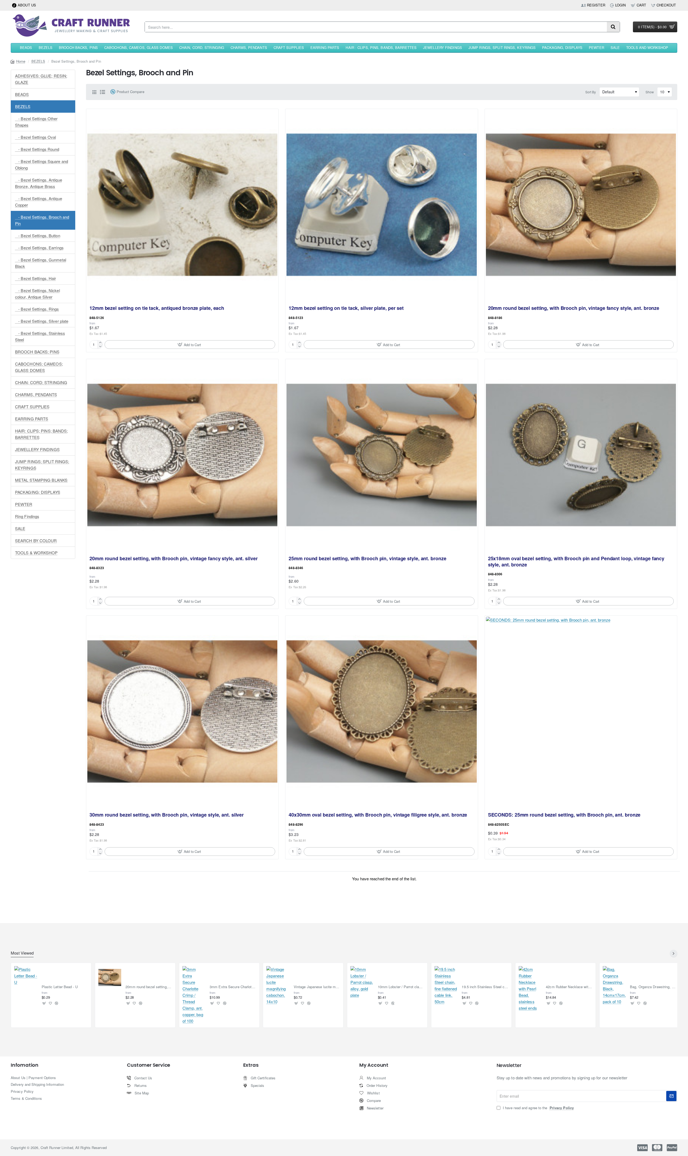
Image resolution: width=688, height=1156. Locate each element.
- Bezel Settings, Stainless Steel (40, 336)
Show (650, 92)
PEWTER (24, 504)
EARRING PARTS (31, 418)
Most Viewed (22, 953)
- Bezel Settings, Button (37, 235)
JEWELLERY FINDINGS (37, 449)
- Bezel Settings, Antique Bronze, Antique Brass (38, 183)
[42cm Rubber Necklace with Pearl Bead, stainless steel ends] (530, 988)
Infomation (24, 1065)
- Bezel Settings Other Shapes (36, 122)
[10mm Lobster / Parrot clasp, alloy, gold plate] (362, 982)
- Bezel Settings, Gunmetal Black (40, 263)
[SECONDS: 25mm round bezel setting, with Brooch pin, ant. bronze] (581, 712)
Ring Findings (27, 516)
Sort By (590, 92)
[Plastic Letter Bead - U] (26, 977)
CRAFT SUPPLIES (32, 406)
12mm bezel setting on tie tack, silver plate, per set (346, 308)
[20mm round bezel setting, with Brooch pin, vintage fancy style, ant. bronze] (581, 205)
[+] (100, 343)
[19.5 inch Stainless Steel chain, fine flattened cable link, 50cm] (446, 985)
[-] (100, 347)
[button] (190, 344)
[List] (102, 92)
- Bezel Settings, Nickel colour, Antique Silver (37, 294)
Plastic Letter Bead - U (60, 987)
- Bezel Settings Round (37, 149)
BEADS (22, 94)
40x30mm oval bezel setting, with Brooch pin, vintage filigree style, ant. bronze (378, 815)
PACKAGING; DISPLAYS (37, 492)
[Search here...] (613, 27)
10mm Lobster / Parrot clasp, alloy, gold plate (401, 987)
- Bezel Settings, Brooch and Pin (42, 220)
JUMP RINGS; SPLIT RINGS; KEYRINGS (42, 465)
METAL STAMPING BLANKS (41, 480)
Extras (251, 1065)
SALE (20, 528)
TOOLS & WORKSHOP (36, 552)
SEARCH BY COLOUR (36, 540)
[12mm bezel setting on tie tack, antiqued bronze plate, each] (182, 205)
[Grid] (94, 92)
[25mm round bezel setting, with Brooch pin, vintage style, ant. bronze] (381, 455)
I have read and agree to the (538, 1107)
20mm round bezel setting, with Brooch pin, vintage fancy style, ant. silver (173, 558)
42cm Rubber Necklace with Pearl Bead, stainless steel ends (569, 987)
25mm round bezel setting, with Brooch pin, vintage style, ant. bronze (367, 558)
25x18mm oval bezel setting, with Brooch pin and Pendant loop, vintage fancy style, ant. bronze (576, 561)
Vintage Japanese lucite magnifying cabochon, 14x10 (317, 987)
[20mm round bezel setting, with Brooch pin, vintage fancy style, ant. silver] (182, 455)
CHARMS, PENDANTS (36, 394)
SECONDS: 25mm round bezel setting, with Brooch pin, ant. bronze (564, 815)
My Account (373, 1065)
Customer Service (148, 1065)
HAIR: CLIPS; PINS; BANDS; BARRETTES (41, 434)
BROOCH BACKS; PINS (37, 351)
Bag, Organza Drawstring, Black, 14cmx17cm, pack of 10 (653, 987)
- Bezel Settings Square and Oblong (41, 164)
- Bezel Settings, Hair (35, 278)
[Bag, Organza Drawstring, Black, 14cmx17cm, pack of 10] (614, 985)
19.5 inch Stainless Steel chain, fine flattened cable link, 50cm (485, 987)
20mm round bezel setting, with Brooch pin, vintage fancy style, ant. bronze (574, 308)
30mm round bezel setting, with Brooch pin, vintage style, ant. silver (166, 815)
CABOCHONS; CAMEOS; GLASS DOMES (39, 367)
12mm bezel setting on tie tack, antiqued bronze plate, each (156, 308)
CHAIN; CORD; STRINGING (41, 382)
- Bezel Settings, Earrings (39, 247)
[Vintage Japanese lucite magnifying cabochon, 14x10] (278, 985)
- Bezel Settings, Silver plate (41, 321)
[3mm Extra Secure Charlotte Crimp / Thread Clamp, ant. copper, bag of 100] (194, 995)
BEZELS (38, 61)
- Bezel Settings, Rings (37, 309)
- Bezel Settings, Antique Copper (38, 202)
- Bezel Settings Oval (35, 137)
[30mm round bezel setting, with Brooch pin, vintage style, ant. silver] (182, 712)
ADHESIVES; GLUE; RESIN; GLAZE (41, 79)
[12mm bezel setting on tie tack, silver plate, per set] (381, 205)
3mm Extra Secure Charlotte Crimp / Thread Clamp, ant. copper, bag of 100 (233, 987)
